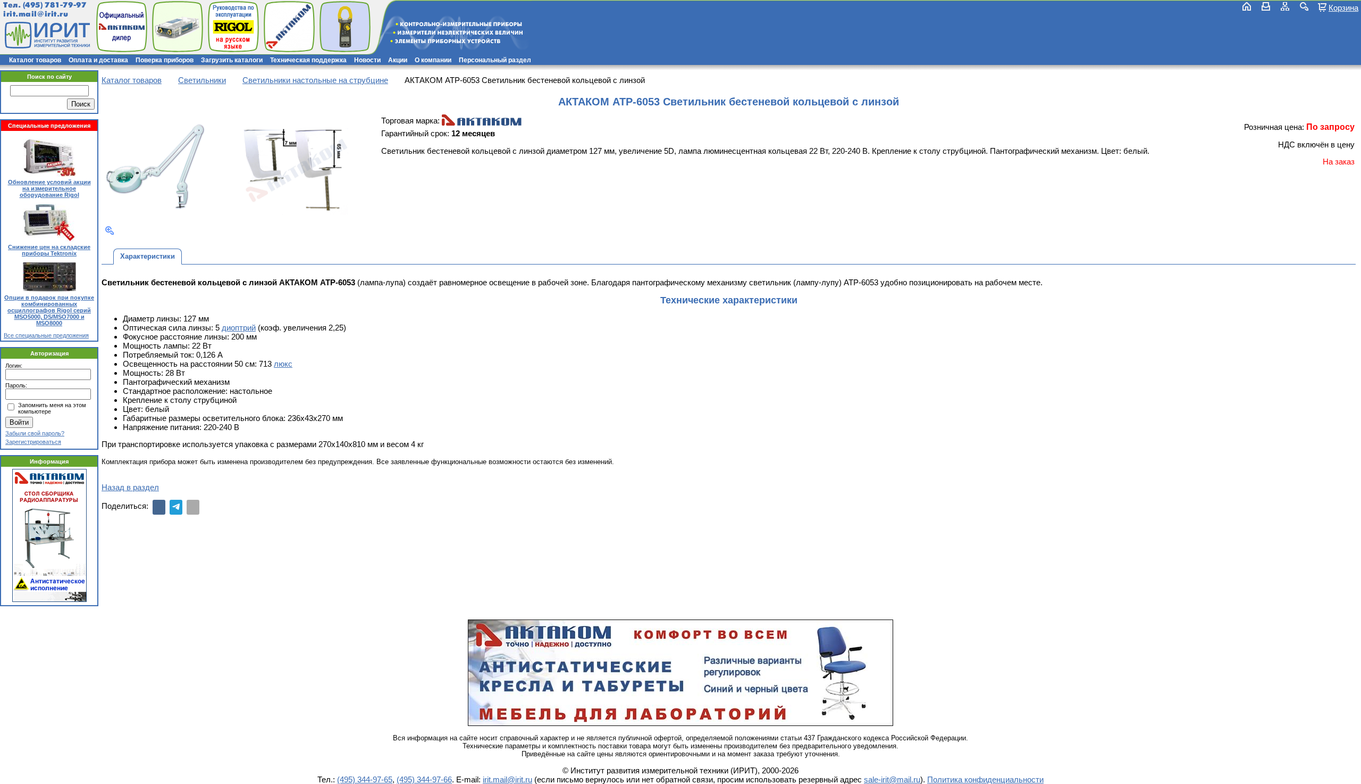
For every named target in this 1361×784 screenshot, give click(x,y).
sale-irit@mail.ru (892, 779)
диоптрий (239, 327)
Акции (397, 60)
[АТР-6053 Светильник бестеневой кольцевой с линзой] (156, 166)
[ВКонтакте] (159, 507)
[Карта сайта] (1285, 6)
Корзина (1343, 7)
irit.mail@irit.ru (36, 14)
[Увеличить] (109, 230)
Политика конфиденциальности (985, 779)
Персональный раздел (495, 60)
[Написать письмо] (1266, 6)
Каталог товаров (35, 60)
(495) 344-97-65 (364, 779)
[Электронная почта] (193, 507)
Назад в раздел (130, 487)
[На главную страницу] (46, 35)
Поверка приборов (165, 60)
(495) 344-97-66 (424, 779)
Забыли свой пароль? (34, 433)
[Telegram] (176, 507)
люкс (283, 363)
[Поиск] (1304, 6)
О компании (433, 60)
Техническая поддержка (308, 60)
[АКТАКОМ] (482, 120)
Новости (367, 60)
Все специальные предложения (46, 335)
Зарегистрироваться (33, 442)
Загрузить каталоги (232, 60)
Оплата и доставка (98, 60)
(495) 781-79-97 (54, 5)
